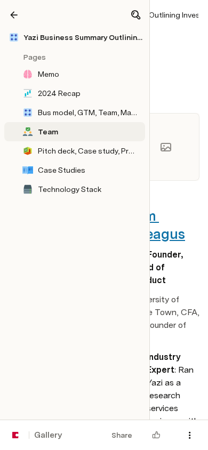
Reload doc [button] (104, 195)
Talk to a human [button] (156, 291)
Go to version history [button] (61, 291)
